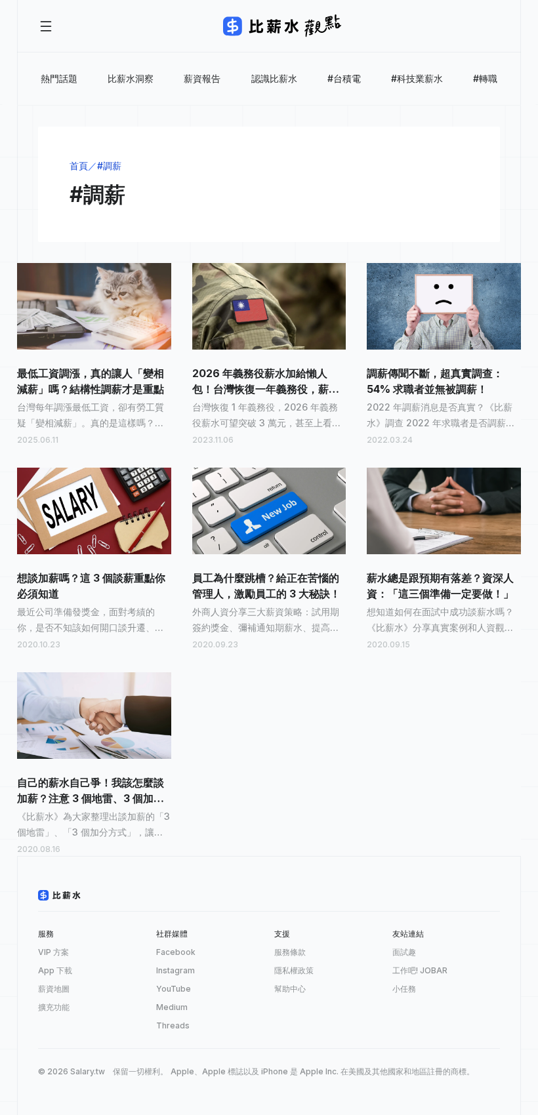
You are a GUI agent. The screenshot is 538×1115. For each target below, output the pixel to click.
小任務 (404, 989)
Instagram (175, 970)
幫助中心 (290, 989)
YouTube (173, 989)
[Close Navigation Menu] (46, 26)
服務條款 (290, 952)
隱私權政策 (294, 970)
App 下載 (55, 970)
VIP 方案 (53, 952)
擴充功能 (54, 1007)
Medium (172, 1007)
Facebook (176, 952)
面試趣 (404, 952)
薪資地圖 (54, 989)
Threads (173, 1025)
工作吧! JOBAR (419, 970)
